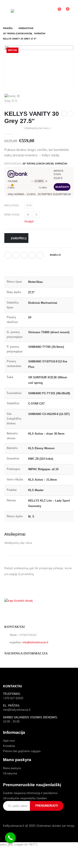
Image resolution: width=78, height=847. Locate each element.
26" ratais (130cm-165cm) (38, 163)
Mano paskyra (12, 768)
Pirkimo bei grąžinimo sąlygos (22, 751)
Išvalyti (29, 221)
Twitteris (15, 255)
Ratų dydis (11, 205)
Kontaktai (9, 746)
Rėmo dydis (11, 214)
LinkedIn (24, 255)
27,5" (29, 205)
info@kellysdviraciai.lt (35, 642)
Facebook (7, 255)
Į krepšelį (18, 238)
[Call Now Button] (10, 837)
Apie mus (9, 740)
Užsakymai (10, 773)
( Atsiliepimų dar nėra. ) (37, 128)
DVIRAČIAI (61, 163)
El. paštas (40, 255)
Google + (32, 255)
